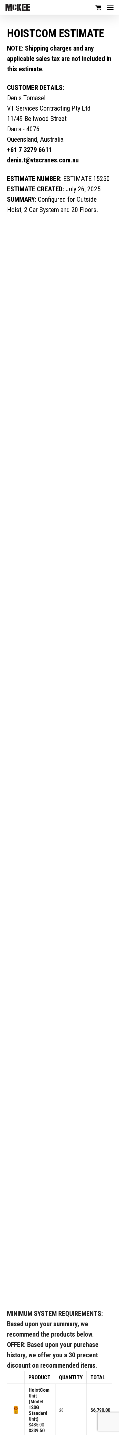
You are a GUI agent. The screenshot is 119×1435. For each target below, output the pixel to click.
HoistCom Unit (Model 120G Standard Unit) (39, 1404)
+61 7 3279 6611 (29, 150)
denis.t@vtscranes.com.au (43, 160)
